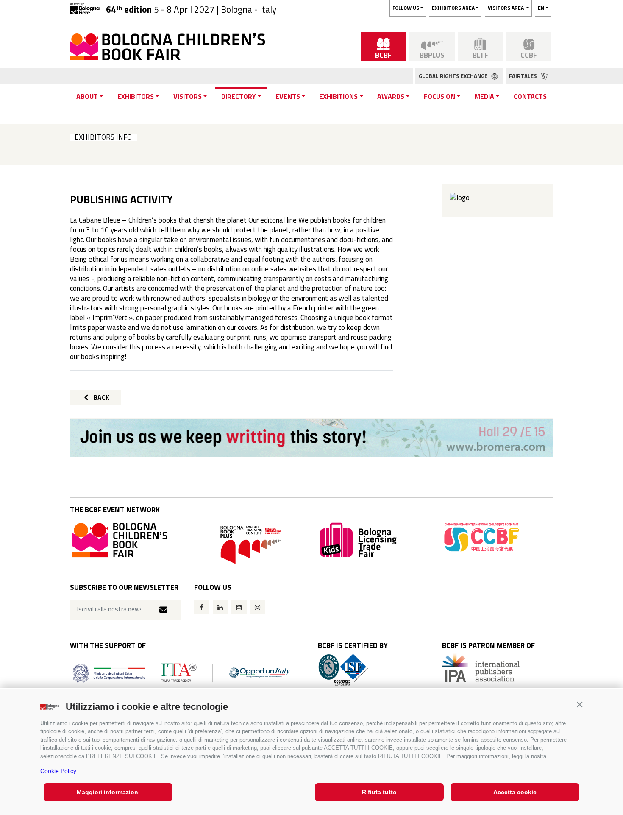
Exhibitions (338, 96)
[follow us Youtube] (239, 607)
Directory (238, 96)
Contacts (530, 96)
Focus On (439, 96)
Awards (390, 96)
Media (484, 96)
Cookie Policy (58, 771)
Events (287, 96)
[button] (579, 704)
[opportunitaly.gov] (181, 672)
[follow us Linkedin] (220, 607)
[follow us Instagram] (257, 607)
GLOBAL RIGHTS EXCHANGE (454, 76)
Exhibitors (135, 96)
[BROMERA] (311, 437)
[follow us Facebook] (201, 607)
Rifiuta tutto (379, 792)
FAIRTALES (523, 76)
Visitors (187, 96)
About (87, 96)
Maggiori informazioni (108, 792)
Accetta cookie (515, 792)
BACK (101, 397)
